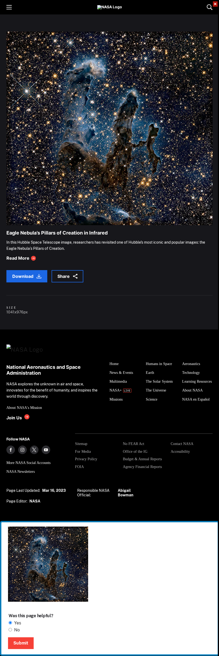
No (17, 629)
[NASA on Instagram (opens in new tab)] (22, 450)
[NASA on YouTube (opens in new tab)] (46, 450)
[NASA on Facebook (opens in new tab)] (10, 450)
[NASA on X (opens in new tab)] (34, 450)
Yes (17, 623)
